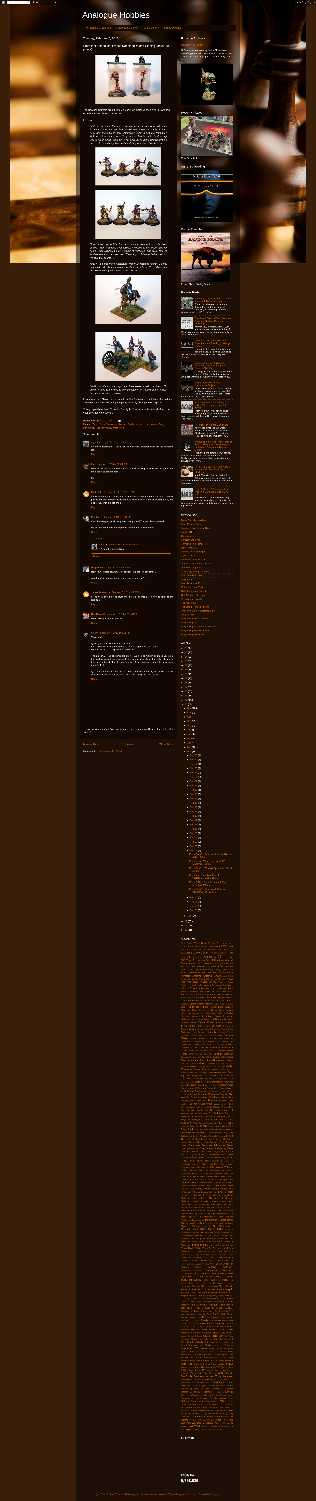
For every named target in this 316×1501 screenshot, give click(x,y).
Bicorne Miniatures (205, 1004)
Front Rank (187, 1129)
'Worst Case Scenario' (205, 943)
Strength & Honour (203, 1364)
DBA (183, 1079)
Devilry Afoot (220, 1079)
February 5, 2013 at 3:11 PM (116, 517)
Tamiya (191, 1370)
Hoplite (199, 1161)
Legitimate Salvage (202, 1214)
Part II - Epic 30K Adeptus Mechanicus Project (208, 384)
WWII (197, 1426)
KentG (199, 1189)
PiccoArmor (218, 1283)
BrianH (230, 1019)
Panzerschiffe (186, 1270)
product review (210, 1292)
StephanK (217, 1358)
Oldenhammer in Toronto (194, 591)
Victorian (214, 1398)
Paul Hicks (199, 1273)
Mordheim (185, 1239)
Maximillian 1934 (189, 1226)
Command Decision (189, 1057)
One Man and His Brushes (195, 595)
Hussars (209, 1164)
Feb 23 (194, 777)
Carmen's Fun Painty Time (195, 544)
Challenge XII (227, 1041)
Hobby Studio (187, 1161)
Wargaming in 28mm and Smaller (198, 626)
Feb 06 (194, 846)
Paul (190, 1273)
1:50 (204, 950)
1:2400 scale (214, 946)
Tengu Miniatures (211, 1370)
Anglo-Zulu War (202, 979)
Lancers (214, 1201)
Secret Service (187, 1336)
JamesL (202, 1179)
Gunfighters (216, 1152)
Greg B (95, 567)
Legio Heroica (227, 1211)
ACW (220, 966)
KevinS (224, 1189)
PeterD (184, 1283)
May (189, 738)
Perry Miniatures (191, 1279)
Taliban (184, 1370)
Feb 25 (194, 768)
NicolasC (192, 1248)
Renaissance (226, 1305)
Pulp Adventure (103, 428)
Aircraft (225, 969)
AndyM (217, 976)
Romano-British (194, 1317)
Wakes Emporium (218, 1404)
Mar (189, 747)
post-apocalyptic (224, 1289)
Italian (203, 1176)
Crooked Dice (204, 1066)
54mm (184, 963)
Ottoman (198, 1267)
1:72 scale (186, 953)
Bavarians (205, 1001)
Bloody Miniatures (218, 1013)
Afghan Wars (201, 969)
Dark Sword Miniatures (208, 1076)
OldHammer (217, 1261)
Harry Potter (227, 1155)
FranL (230, 1123)
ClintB (184, 1054)
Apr (189, 743)
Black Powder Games (192, 524)
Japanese (212, 1179)
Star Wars (191, 1354)
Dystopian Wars (225, 1085)
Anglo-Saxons (187, 979)
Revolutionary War (209, 1311)
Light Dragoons (217, 1214)
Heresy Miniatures (214, 1158)
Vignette (215, 1401)
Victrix (194, 1401)
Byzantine (201, 1029)
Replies (98, 538)
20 (186, 674)
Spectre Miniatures (190, 1351)
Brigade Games (188, 1022)
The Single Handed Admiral (195, 607)
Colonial (217, 1054)
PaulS (214, 1273)
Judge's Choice (212, 1186)
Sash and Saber (211, 1326)
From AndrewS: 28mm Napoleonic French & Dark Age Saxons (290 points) (212, 492)
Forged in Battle (202, 1119)
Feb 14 (194, 811)
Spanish (228, 1345)
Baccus (185, 994)
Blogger (215, 1494)
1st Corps (198, 957)
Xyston (204, 1426)
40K (214, 960)
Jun (189, 734)
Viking (223, 1401)
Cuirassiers (216, 1069)
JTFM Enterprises (188, 1186)
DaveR (230, 1076)
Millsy (220, 1229)
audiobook (210, 988)
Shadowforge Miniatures (201, 1339)
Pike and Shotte (199, 1286)
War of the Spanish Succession (200, 1407)
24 (186, 657)
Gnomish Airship (191, 44)
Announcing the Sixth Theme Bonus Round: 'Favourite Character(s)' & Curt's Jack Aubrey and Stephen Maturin (213, 446)
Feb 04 (194, 897)
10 (186, 930)
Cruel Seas (216, 1066)
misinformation (187, 1236)
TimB (215, 1382)
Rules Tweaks (172, 27)
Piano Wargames (204, 1283)
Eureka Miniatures (218, 1097)
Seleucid (198, 1336)
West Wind (118, 428)
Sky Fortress (220, 1342)
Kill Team (213, 1192)
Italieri (222, 1176)
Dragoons (191, 1085)
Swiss (197, 1367)
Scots (193, 1333)
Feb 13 (194, 816)
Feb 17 (194, 803)
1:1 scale (223, 943)
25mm (214, 957)
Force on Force (213, 1116)
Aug (189, 725)
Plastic (229, 1286)
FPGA (195, 1123)
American (217, 972)
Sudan (229, 1364)
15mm (204, 952)
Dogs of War (206, 1082)
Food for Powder (216, 1113)
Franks (222, 1123)
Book (212, 1019)
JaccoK (229, 1176)
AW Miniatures (207, 991)
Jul (189, 730)
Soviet (208, 1345)
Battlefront (193, 1000)
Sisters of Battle (196, 1342)
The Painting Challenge (97, 27)
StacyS (184, 1355)
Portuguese (210, 1289)
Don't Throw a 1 (189, 548)
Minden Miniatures (198, 1232)
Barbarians (200, 994)
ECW (183, 1091)
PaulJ (207, 1273)
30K (183, 960)
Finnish (199, 1107)
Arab (183, 982)
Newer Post (91, 744)
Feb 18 (194, 798)
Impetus (224, 1170)
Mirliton (230, 1232)
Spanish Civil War (190, 1348)
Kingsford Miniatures (211, 1195)
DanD (224, 1072)
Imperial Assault (213, 1170)
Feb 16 (194, 807)
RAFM (206, 1299)
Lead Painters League (203, 1210)
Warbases (219, 1407)
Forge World (187, 1119)
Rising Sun (201, 1314)
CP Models (210, 1063)
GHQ (183, 1139)
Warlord (218, 1416)
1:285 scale (227, 946)
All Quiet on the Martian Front (199, 973)
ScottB (200, 1333)
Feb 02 (194, 906)
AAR (223, 963)
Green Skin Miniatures (190, 1148)
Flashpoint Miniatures (194, 1113)
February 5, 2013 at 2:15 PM (119, 492)
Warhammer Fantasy (201, 1416)
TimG (221, 1382)
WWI (190, 1426)
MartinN (200, 1223)
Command (228, 1054)
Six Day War (209, 1342)
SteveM (205, 1360)
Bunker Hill (186, 532)
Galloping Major (201, 1129)
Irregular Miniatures (224, 1173)
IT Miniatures (193, 1176)
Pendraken (193, 1276)
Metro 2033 (218, 1226)
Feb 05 (194, 850)
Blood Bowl (205, 1013)
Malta (191, 1220)
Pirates (222, 1286)
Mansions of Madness (215, 1220)
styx (93, 442)
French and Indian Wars (220, 1126)
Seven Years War (213, 1336)
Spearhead (228, 1348)
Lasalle (212, 1204)
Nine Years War (204, 1248)
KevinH (215, 1189)
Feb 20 (194, 790)
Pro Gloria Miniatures (191, 1292)
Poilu (194, 1289)
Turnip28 (229, 1392)
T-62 (218, 1367)
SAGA (184, 1323)
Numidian (185, 1257)
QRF (200, 1295)
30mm (188, 960)
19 (186, 678)
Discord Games (187, 1082)
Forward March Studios (193, 559)
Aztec (230, 991)
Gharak (95, 633)
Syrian (212, 1367)
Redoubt (213, 1305)
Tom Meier (211, 1386)
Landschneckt (226, 1201)
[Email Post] (119, 420)
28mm (95, 424)
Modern (198, 1235)
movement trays (209, 1239)
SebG (230, 1332)
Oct (189, 717)
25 (186, 652)
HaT (203, 1157)
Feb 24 (194, 772)
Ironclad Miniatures (206, 1173)
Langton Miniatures (201, 1204)
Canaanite (202, 1032)
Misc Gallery (151, 27)
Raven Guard (187, 1302)
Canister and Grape (191, 540)
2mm (230, 957)
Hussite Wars (220, 1164)
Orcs (212, 1264)
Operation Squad (194, 1264)
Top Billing (193, 1389)
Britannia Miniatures (224, 1022)
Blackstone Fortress (190, 1013)
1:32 (188, 950)
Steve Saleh (195, 1361)
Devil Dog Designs (206, 1079)
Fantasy (212, 1100)
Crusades (197, 1069)
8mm (196, 963)
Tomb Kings (220, 1386)
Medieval (202, 1226)
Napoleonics (151, 424)
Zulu (213, 1430)
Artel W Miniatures (225, 985)
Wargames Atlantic (205, 1411)
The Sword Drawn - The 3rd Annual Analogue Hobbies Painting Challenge (213, 321)
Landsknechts (187, 1204)
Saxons (222, 1326)
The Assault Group (199, 1373)
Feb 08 (194, 837)
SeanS (223, 1333)
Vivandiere (191, 1404)
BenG (230, 1000)
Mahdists (228, 1216)
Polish (201, 1289)
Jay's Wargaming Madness (195, 571)
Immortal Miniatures (196, 1170)
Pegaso (184, 1277)
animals (214, 979)
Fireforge (208, 1107)
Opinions (205, 1264)
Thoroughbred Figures (190, 1380)
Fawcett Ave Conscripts (193, 551)
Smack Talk (186, 1345)
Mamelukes (199, 1220)
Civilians (202, 1051)
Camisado (186, 536)
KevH (207, 1189)
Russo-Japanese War (222, 1320)
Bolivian (218, 1016)
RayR (199, 1301)
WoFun (184, 1426)
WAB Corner (187, 614)
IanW (223, 1167)
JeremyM (223, 1179)
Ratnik (230, 1298)
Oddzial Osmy (202, 1257)
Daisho (210, 1072)
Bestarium (185, 1004)
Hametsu (203, 1154)
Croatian (229, 1063)
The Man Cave (189, 603)
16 (186, 691)
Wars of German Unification (204, 1420)
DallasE (217, 1072)
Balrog (192, 994)
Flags (207, 1110)
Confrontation (215, 1057)
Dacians (203, 1072)
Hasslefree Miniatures (191, 1158)
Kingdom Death (225, 1192)
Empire (224, 1091)
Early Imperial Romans (193, 1088)
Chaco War (217, 1038)
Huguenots (185, 1164)
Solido (201, 1345)
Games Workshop (197, 1132)
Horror (206, 1161)
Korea (195, 1201)
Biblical (193, 1004)
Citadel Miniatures (189, 1051)
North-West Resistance (222, 1251)
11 (186, 925)
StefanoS (208, 1358)
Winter (230, 1423)
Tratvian (184, 1392)
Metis (210, 1226)
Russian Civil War (190, 1320)
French (202, 1125)
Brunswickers (204, 1026)
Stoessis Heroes (217, 1361)
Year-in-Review (215, 1426)
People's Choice (207, 1276)
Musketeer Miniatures (211, 1241)
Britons (193, 1026)
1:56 (208, 950)
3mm (208, 960)
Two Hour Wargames (190, 1395)
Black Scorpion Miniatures (112, 424)
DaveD (222, 1075)
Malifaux (184, 1220)
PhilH (192, 1283)
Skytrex (229, 1342)
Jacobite (185, 1179)
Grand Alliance (196, 1142)
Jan (189, 916)
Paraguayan (198, 1270)
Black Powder (210, 1007)
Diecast (230, 1079)
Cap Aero (222, 1032)
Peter (218, 1280)
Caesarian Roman (219, 1029)
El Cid (205, 1091)
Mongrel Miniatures (213, 1236)
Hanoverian (214, 1155)
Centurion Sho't (204, 1038)
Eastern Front (213, 1088)
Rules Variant (226, 1317)
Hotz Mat (229, 1161)
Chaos (202, 1044)
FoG (206, 1113)
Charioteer (185, 1048)
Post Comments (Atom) (109, 751)
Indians (190, 1173)
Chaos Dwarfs (212, 1044)
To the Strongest (198, 1385)
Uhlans (204, 1395)
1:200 (205, 946)
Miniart (210, 1232)
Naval (209, 1245)
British (184, 1025)
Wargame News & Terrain (194, 618)
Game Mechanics (216, 1129)
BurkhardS (217, 1026)
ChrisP (213, 1047)
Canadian (213, 1032)
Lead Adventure (207, 1207)
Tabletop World (227, 1367)
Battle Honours (203, 997)
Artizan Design (197, 988)
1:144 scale (198, 946)
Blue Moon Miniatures (190, 1016)
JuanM (200, 1185)
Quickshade (192, 1298)
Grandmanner (211, 1142)
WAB (208, 1404)
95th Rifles (204, 963)
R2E (201, 1299)
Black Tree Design (222, 1010)
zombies (196, 1429)
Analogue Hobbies (116, 15)
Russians (206, 1320)
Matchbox (209, 1223)
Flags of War (216, 1110)
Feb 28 (194, 755)
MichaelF (186, 1229)
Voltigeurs (201, 1404)
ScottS (206, 1333)
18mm (191, 957)
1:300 (183, 949)
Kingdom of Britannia (191, 1195)
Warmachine (228, 1417)
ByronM (192, 1029)
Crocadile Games (188, 1066)
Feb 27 (194, 759)
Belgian (214, 1001)
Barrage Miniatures (215, 994)
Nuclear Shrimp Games (222, 1254)
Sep (189, 721)
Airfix (231, 970)
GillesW (190, 1139)
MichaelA (228, 1226)
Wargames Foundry (211, 1413)
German (228, 1135)
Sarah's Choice (224, 1323)
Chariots (195, 1047)
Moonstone (228, 1235)
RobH (209, 1314)
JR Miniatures (227, 1183)
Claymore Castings (225, 1051)
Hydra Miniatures (197, 1167)
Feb (189, 751)
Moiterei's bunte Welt (192, 587)
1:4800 (198, 950)
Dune (200, 1085)
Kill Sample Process (199, 1192)
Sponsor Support (225, 1352)
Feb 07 (194, 842)
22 (186, 665)
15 (186, 695)
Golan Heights (219, 1139)
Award (218, 991)
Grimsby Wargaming (191, 567)
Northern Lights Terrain (191, 1254)
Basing (183, 998)
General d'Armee (216, 1136)
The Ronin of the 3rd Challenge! (211, 425)
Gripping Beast (225, 1148)
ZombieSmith (205, 1430)
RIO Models (190, 1314)
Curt (101, 544)
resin (191, 1311)
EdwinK (190, 1091)
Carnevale (208, 1035)
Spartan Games (215, 1348)
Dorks (183, 1085)
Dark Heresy (192, 1076)
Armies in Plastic (225, 982)
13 (186, 704)
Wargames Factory (190, 1413)
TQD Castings (226, 1389)
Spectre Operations (208, 1352)
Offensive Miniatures (219, 1257)
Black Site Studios (200, 1010)
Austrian (228, 988)
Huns (202, 1164)
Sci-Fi (222, 1329)
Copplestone (219, 1060)
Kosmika (204, 1201)
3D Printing (199, 960)
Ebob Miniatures (226, 1088)
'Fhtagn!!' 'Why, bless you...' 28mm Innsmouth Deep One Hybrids (213, 299)
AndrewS (207, 976)
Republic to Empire (212, 1308)
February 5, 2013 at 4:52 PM (115, 567)
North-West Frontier (201, 1251)
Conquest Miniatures (201, 1060)
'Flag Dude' (186, 943)
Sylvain (205, 1367)
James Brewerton (101, 592)
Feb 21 (194, 785)
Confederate (203, 1057)
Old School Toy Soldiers (199, 1261)
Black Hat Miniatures (191, 1007)
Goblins (209, 1139)
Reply (94, 454)
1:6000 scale (227, 950)
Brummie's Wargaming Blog (195, 528)
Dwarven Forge (210, 1085)
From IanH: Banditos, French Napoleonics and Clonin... (204, 876)
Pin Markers (213, 1286)
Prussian (223, 1292)
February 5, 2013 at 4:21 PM (124, 544)
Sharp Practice (220, 1339)
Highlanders (227, 1158)
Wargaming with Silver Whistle (196, 630)
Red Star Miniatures (199, 1305)
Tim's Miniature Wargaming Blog (198, 611)
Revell (197, 1311)
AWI (224, 991)
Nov (189, 712)
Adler (192, 969)
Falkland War (187, 1101)
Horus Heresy (217, 1161)
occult (193, 1258)
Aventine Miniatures (189, 991)
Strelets (191, 1364)
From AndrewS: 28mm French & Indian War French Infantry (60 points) (211, 405)
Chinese (204, 1047)
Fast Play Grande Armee (200, 1104)
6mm (191, 963)
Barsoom (229, 994)
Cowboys (132, 424)
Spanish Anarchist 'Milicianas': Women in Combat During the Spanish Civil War (210, 365)
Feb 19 (194, 794)
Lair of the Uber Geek (192, 575)
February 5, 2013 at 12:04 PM (111, 464)
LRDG (201, 1217)
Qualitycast (210, 1296)
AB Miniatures (188, 966)
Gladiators (200, 1139)
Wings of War (220, 1423)
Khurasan (185, 1192)
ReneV (197, 1308)
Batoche (191, 998)
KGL (231, 1189)
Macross (219, 1217)
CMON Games (195, 1054)
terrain (222, 1370)
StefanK (199, 1358)
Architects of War (208, 982)
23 (186, 661)
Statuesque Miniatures (207, 1354)
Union (211, 1395)
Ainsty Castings (214, 970)
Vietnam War (205, 1401)
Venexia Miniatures (200, 1398)
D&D (197, 1072)
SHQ (231, 1339)
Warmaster (186, 1420)
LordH (195, 1217)
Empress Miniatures (208, 1094)
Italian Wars (212, 1176)
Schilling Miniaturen (209, 1330)
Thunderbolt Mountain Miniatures (194, 1383)
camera (194, 1032)
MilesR (211, 1229)
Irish (196, 1173)
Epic (188, 1097)
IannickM (216, 1167)
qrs (204, 1296)
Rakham (213, 1299)
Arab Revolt (192, 982)
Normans (218, 1248)
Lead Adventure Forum (193, 583)
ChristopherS (226, 1047)
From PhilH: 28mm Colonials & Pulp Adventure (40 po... (207, 883)
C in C (208, 1029)
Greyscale (211, 1148)
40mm (220, 960)
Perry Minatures (224, 1276)
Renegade (186, 1308)
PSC (231, 1292)
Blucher (230, 1013)
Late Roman (221, 1204)
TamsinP (199, 1370)
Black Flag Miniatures (224, 1004)
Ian (93, 464)
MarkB (230, 1220)
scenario (195, 1330)
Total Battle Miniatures (209, 1389)
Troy (213, 1392)
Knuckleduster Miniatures (206, 1198)
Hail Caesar (227, 1151)
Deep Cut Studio (192, 1079)
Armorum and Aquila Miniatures (193, 985)
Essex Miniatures (200, 1097)
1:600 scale (216, 949)
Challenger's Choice (190, 1044)
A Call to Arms (215, 963)
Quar (217, 1296)
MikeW (203, 1229)
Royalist (214, 1317)
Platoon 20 (186, 1289)
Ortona (219, 1264)
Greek (229, 1145)
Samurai (210, 1323)
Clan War (211, 1051)
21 (186, 669)
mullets (221, 1239)
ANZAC (230, 979)
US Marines (221, 1395)
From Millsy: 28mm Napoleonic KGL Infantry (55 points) (208, 862)
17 (186, 687)
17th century (215, 953)
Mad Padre (97, 492)
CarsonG (218, 1035)
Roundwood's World (191, 599)
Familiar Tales (200, 1101)
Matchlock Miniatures (224, 1223)
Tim (210, 1383)
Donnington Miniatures (222, 1082)
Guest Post (206, 1151)
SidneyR (185, 1342)
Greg (202, 1148)
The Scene (209, 1376)
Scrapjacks (215, 1333)
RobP (215, 1314)
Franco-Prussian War (208, 1123)
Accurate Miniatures (206, 966)
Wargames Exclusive (223, 1411)
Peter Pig (227, 1280)
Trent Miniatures (195, 1392)
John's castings (206, 1182)
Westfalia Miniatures (202, 1423)
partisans (224, 1270)
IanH (141, 424)
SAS (200, 1326)
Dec (189, 708)
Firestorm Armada (220, 1107)
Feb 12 (194, 820)
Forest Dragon (227, 1116)
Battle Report (217, 997)
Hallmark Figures (189, 1155)
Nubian (207, 1254)
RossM (206, 1317)
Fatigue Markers (220, 1104)
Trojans (206, 1392)
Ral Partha (221, 1299)
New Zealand (219, 1245)
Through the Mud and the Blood (217, 1380)
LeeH (218, 1211)
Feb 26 (194, 764)
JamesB (194, 1179)
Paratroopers (211, 1270)
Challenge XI (212, 1041)
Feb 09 (194, 833)
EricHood (192, 1494)
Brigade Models (206, 1022)
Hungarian (195, 1164)
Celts (193, 1038)
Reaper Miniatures (214, 1301)
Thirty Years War (224, 1376)
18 (186, 682)
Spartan (203, 1348)
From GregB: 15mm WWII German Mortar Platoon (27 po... (207, 890)
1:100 (230, 943)
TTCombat (219, 1392)
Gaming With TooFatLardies (195, 563)
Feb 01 (194, 910)
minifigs (217, 1232)
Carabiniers (196, 1035)
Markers (184, 1223)
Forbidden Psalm (199, 1116)
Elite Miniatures (214, 1091)
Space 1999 (218, 1345)
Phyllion (95, 517)
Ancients (196, 976)
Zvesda (218, 1429)
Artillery (185, 988)
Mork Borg (196, 1239)
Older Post (166, 744)
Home (129, 744)
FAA (231, 1097)
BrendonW (220, 1019)
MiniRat (224, 1232)
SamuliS (201, 1323)
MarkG (192, 1223)
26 (186, 648)
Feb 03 (194, 902)
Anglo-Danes (228, 976)
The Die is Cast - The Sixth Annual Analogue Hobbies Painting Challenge (212, 469)
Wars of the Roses (224, 1420)
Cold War (207, 1054)
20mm (207, 956)
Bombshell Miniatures (200, 1019)
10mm (196, 953)
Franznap (185, 1126)
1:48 (193, 949)
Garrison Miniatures (200, 1136)
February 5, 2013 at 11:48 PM (121, 614)
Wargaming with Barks (192, 634)
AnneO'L (222, 979)
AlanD (184, 972)
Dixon (197, 1082)
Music (194, 1242)
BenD (222, 1001)
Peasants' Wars (225, 1273)
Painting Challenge (220, 1267)
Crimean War (220, 1063)
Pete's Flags (209, 1280)
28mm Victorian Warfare (193, 520)
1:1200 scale (187, 946)
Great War (194, 1145)
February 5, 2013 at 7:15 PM (127, 592)
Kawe (191, 1189)
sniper (195, 1345)
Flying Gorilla (188, 555)
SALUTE (192, 1324)
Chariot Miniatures (225, 1044)
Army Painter (212, 985)
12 (186, 921)
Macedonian (209, 1217)
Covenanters (190, 1063)
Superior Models (187, 1367)
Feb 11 (194, 824)
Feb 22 (194, 781)
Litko (226, 1214)
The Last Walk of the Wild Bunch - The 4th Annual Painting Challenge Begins (213, 343)
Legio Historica (187, 1214)
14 (186, 700)
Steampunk (223, 1354)
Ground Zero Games (190, 1151)
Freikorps (193, 1126)
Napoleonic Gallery (127, 27)
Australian (219, 988)
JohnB (217, 1182)
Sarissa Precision (189, 1326)
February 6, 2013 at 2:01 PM (115, 633)
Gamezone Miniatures (216, 1133)
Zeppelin (188, 1430)
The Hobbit (214, 1373)
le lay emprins (188, 579)
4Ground (229, 960)
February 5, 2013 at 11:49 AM (112, 442)
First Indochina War (195, 1110)
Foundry (186, 1122)
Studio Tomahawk (218, 1364)
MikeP (195, 1229)
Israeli (183, 1176)
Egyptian (198, 1091)
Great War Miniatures (213, 1145)
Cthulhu (206, 1069)
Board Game (207, 1016)
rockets (222, 1314)
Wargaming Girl (189, 622)
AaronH (229, 963)
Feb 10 (194, 829)
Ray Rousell (98, 614)
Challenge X (198, 1041)
